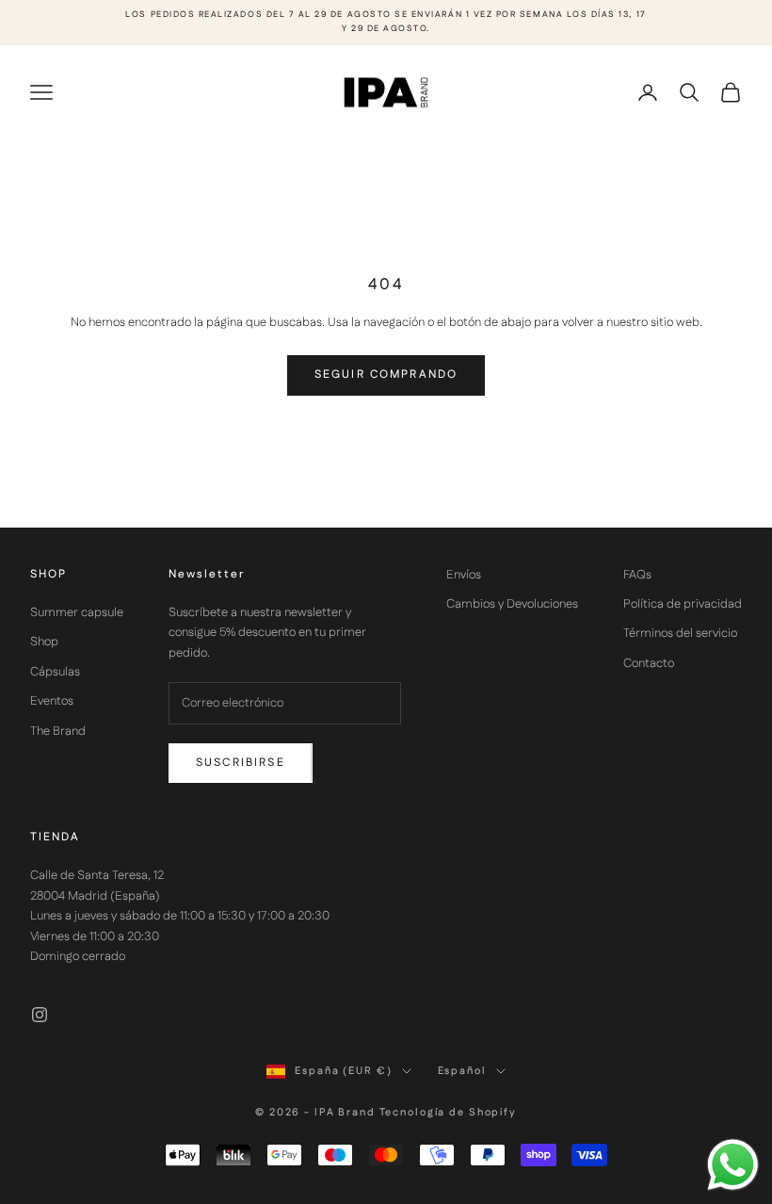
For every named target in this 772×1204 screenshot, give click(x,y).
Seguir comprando (386, 374)
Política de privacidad (682, 603)
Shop (44, 641)
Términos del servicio (680, 633)
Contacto (648, 663)
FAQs (637, 574)
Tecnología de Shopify (448, 1112)
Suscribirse (240, 763)
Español (462, 1071)
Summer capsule (76, 612)
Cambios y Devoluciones (512, 603)
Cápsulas (55, 671)
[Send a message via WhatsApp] (733, 1165)
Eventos (51, 700)
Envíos (463, 574)
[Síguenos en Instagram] (39, 1014)
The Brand (58, 731)
